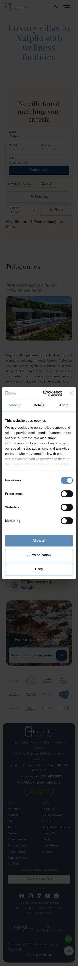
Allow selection (39, 555)
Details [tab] (39, 405)
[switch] (67, 493)
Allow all (39, 540)
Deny (39, 569)
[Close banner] (71, 393)
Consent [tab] (14, 405)
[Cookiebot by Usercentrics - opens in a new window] (45, 393)
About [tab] (64, 405)
